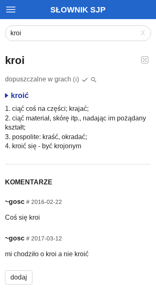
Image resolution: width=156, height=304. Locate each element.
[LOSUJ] (145, 59)
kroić (20, 95)
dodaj (18, 277)
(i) (76, 79)
